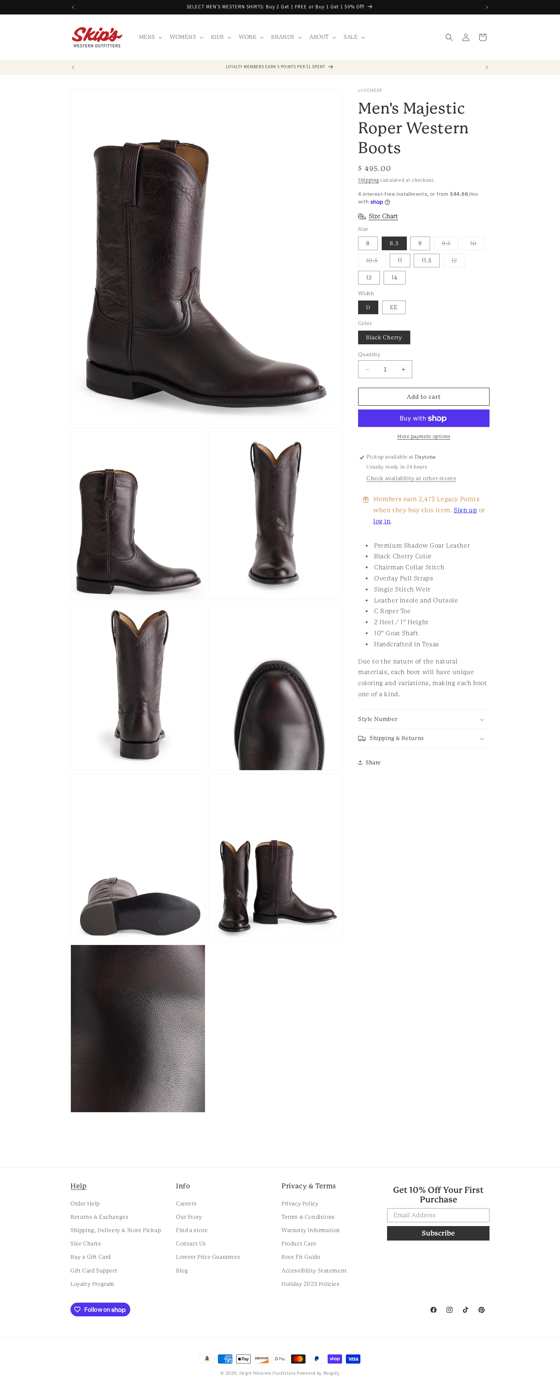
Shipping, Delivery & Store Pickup (115, 1230)
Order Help (85, 1203)
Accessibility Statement (314, 1270)
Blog (182, 1270)
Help (78, 1186)
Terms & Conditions (308, 1217)
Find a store (192, 1230)
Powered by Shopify (318, 1373)
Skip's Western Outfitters (267, 1373)
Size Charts (85, 1244)
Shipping (368, 180)
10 (477, 245)
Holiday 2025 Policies (311, 1284)
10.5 (376, 262)
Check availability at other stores (411, 478)
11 (400, 260)
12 (458, 262)
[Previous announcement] (73, 7)
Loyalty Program (92, 1284)
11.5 (427, 260)
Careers (186, 1203)
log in (382, 521)
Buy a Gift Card (90, 1257)
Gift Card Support (93, 1270)
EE (394, 308)
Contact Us (191, 1244)
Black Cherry (384, 337)
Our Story (189, 1217)
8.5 (394, 243)
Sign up (465, 510)
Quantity (369, 354)
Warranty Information (311, 1230)
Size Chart (383, 216)
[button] (149, 37)
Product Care (299, 1244)
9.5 (450, 245)
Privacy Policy (300, 1203)
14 (395, 278)
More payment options (423, 437)
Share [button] (373, 762)
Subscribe (438, 1233)
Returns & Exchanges (99, 1217)
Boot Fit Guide (301, 1257)
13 (369, 278)
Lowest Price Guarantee (208, 1257)
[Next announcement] (486, 7)
